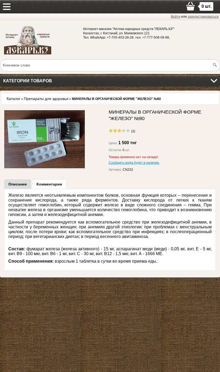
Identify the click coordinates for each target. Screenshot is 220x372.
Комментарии (49, 184)
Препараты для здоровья (46, 98)
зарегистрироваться (203, 16)
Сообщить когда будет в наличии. (134, 163)
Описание (17, 184)
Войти (175, 16)
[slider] (119, 130)
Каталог (13, 98)
